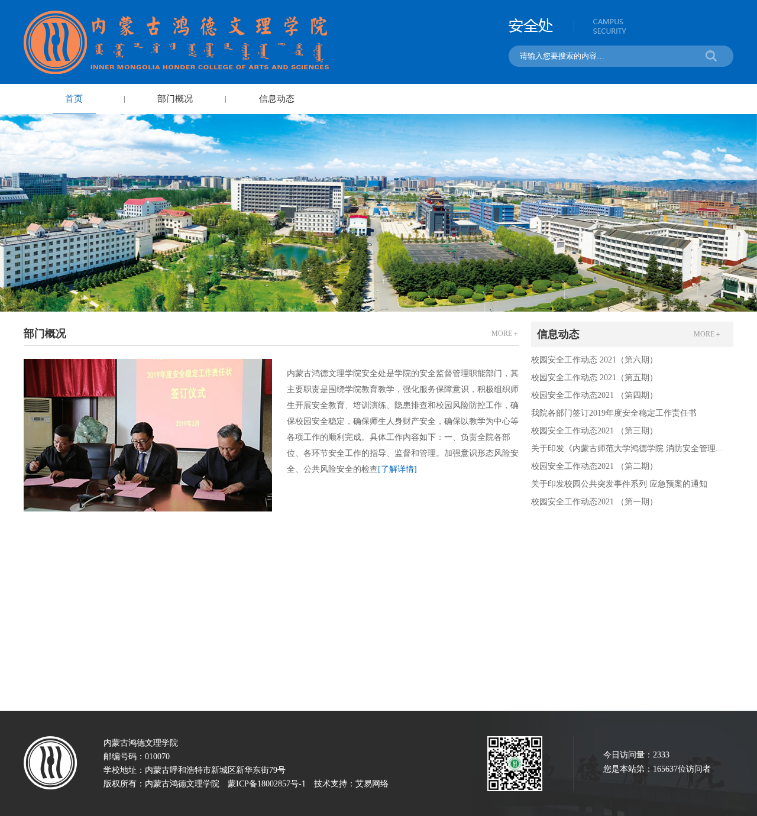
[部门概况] (148, 435)
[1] (378, 213)
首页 (74, 98)
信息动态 (277, 98)
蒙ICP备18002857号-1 (267, 783)
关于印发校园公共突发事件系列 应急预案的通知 (619, 484)
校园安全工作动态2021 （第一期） (594, 501)
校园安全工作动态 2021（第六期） (594, 359)
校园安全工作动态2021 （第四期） (594, 395)
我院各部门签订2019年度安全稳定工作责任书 (614, 413)
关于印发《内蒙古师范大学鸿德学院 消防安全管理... (627, 448)
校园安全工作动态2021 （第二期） (594, 466)
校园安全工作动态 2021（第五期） (594, 377)
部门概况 (175, 98)
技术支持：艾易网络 (351, 783)
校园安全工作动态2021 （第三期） (594, 430)
